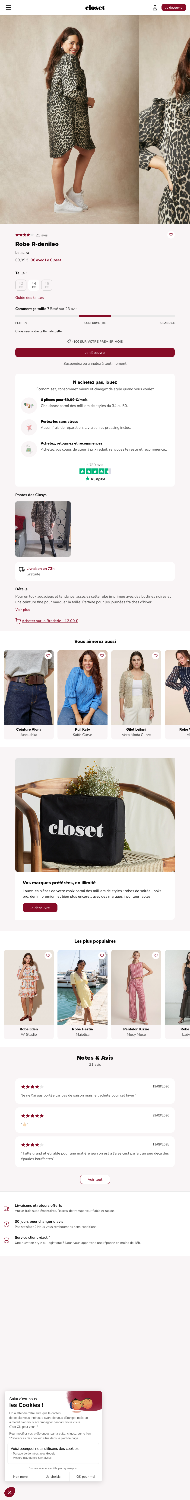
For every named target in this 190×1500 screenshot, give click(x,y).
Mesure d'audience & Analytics (32, 1457)
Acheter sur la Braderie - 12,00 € (50, 620)
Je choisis (53, 1476)
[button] (9, 1492)
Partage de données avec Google (34, 1453)
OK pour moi (85, 1476)
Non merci (20, 1476)
